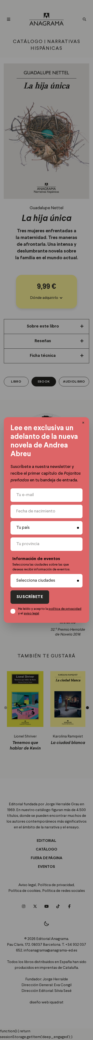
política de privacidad (65, 609)
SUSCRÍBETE (29, 597)
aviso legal (31, 613)
